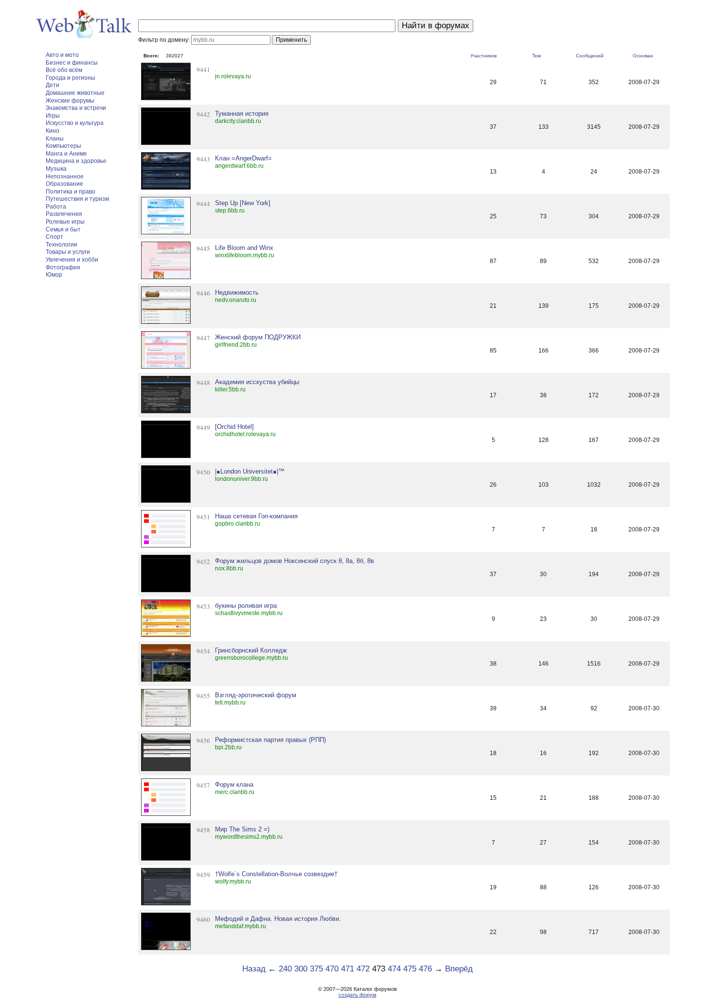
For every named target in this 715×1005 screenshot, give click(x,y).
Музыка (56, 168)
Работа (56, 206)
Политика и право (70, 191)
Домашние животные (75, 92)
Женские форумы (70, 100)
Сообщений (590, 55)
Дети (52, 85)
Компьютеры (63, 145)
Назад (254, 968)
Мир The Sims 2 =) (242, 829)
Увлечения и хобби (72, 259)
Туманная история (241, 113)
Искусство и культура (75, 123)
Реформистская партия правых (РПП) (270, 739)
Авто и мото (62, 55)
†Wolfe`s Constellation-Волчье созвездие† (276, 874)
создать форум (357, 995)
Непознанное (65, 176)
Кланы (55, 138)
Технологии (61, 244)
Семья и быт (63, 229)
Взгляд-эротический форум (255, 695)
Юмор (54, 274)
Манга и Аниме (66, 153)
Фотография (63, 267)
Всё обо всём (64, 70)
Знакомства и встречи (76, 108)
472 (363, 968)
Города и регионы (70, 77)
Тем (536, 55)
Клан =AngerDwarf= (243, 158)
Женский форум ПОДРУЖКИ (258, 337)
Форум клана (234, 784)
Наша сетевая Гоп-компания (256, 516)
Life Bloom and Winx (244, 247)
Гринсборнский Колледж (251, 650)
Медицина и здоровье (76, 161)
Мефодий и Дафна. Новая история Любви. (278, 918)
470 (332, 968)
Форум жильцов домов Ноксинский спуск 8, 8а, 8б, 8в (294, 560)
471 (347, 968)
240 (285, 968)
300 (300, 968)
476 (425, 968)
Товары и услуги (68, 251)
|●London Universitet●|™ (250, 471)
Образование (64, 183)
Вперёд (459, 968)
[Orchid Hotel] (234, 426)
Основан (643, 55)
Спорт (54, 236)
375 (316, 968)
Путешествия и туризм (77, 198)
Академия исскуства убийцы (257, 382)
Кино (52, 130)
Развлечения (64, 214)
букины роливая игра (246, 605)
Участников (483, 55)
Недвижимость (237, 292)
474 (394, 968)
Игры (53, 115)
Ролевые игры (65, 221)
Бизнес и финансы (72, 62)
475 (409, 968)
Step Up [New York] (242, 203)
